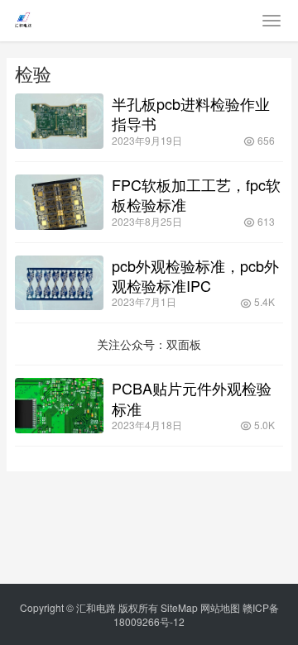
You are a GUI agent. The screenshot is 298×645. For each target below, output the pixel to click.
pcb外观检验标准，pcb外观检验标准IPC (195, 275)
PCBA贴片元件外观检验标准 (192, 398)
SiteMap (179, 607)
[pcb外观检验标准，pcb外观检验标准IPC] (59, 283)
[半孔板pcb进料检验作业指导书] (59, 121)
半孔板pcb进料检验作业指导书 (191, 113)
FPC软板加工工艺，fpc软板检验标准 (196, 194)
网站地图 (220, 607)
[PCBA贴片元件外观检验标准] (59, 405)
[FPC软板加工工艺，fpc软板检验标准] (59, 202)
